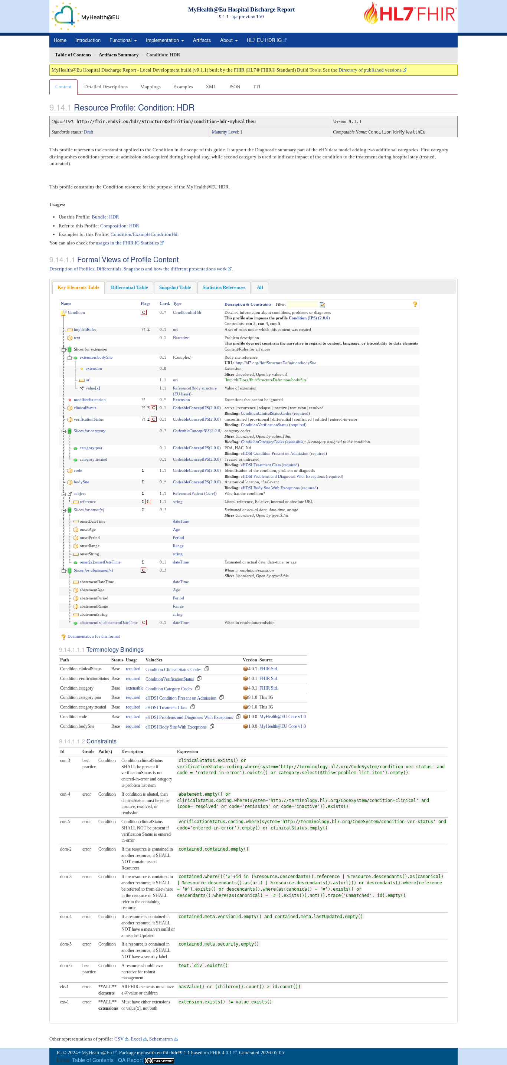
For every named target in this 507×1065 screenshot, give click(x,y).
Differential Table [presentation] (129, 287)
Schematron (161, 1039)
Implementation (163, 39)
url (88, 380)
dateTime (181, 521)
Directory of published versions (370, 70)
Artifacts (202, 39)
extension (94, 368)
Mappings (150, 86)
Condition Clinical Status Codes (173, 669)
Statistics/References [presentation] (224, 287)
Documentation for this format (93, 636)
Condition (76, 312)
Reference (181, 388)
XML (211, 86)
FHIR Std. (268, 668)
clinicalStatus (85, 407)
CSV (119, 1039)
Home (60, 39)
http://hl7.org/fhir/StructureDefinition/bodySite (276, 363)
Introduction (88, 39)
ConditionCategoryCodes (262, 442)
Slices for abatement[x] (93, 570)
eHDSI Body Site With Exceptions (270, 488)
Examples (183, 86)
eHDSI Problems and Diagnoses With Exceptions (283, 476)
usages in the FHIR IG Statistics (127, 243)
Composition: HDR (119, 226)
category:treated (93, 459)
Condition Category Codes (168, 688)
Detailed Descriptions (106, 86)
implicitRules (85, 329)
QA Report (130, 1060)
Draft (88, 132)
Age (176, 529)
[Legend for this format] (415, 303)
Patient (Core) (203, 493)
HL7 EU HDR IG (264, 39)
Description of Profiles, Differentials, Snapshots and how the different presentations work (138, 269)
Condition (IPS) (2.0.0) (309, 318)
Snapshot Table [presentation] (175, 287)
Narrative (181, 337)
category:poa (91, 448)
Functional (121, 39)
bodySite (81, 482)
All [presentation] (260, 287)
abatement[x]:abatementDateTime (109, 622)
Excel (136, 1039)
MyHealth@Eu (97, 1052)
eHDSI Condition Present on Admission (274, 453)
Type (177, 303)
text (77, 337)
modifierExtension (90, 399)
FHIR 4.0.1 (221, 1052)
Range (178, 545)
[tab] (78, 288)
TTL (257, 86)
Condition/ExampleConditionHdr (145, 234)
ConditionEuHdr (187, 312)
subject (80, 493)
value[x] (93, 388)
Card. (165, 303)
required (301, 413)
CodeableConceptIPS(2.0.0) (197, 407)
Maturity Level (225, 132)
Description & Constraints (248, 304)
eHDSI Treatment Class (261, 465)
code (78, 470)
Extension (181, 399)
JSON (234, 86)
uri (175, 329)
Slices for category (89, 430)
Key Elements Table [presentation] (78, 287)
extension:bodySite (96, 357)
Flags (145, 303)
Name (66, 303)
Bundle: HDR (105, 217)
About (227, 39)
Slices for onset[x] (89, 509)
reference (88, 501)
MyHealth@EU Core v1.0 (282, 716)
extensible (295, 442)
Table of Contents (93, 1060)
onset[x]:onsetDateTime (100, 562)
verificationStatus (89, 419)
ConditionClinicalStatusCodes (266, 413)
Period (178, 537)
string (178, 501)
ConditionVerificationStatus (264, 425)
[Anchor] (201, 107)
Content (63, 86)
